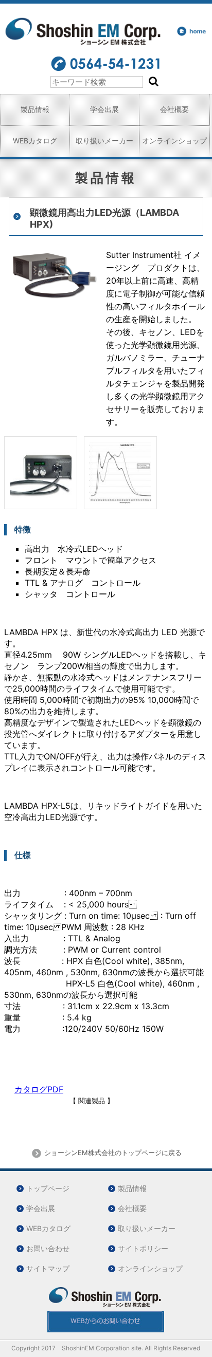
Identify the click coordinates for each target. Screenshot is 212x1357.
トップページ (47, 1188)
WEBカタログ (35, 140)
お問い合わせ (47, 1248)
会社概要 (174, 109)
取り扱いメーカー (104, 140)
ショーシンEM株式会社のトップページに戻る (112, 1152)
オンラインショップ (174, 140)
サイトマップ (47, 1268)
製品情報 (35, 109)
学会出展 (104, 109)
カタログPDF (38, 1089)
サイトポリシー (143, 1248)
